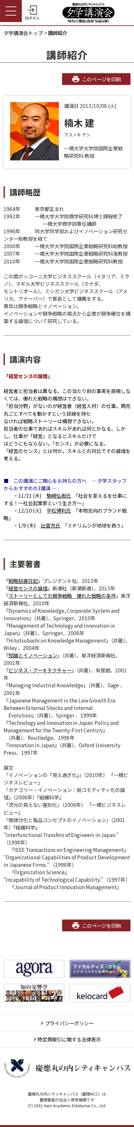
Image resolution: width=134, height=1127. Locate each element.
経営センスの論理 (27, 588)
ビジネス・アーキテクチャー (40, 670)
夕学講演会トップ (23, 32)
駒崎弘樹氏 (59, 495)
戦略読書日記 (23, 580)
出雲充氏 (50, 525)
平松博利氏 (59, 510)
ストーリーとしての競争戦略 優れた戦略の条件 (62, 595)
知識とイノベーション (32, 655)
